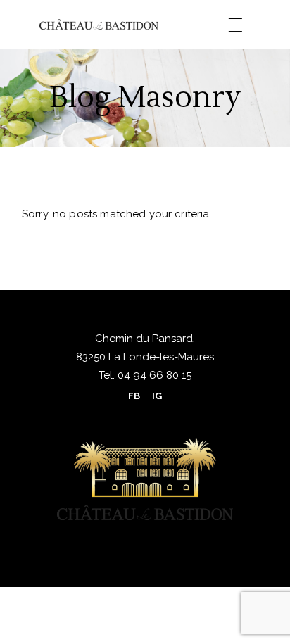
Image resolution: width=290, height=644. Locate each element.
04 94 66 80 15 (153, 375)
